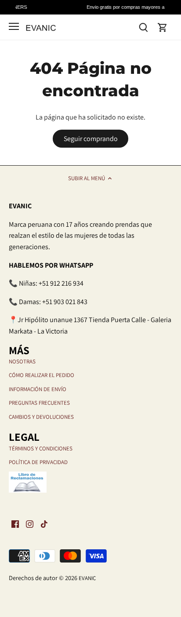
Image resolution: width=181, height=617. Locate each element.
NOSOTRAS (22, 361)
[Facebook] (15, 524)
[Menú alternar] (14, 26)
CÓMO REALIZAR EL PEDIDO (41, 375)
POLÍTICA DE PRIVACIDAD (38, 462)
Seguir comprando (91, 138)
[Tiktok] (44, 524)
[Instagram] (29, 524)
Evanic (87, 578)
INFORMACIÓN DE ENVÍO (37, 389)
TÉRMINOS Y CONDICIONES (40, 448)
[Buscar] (143, 27)
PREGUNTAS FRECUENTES (39, 402)
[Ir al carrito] (162, 27)
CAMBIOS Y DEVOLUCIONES (41, 417)
